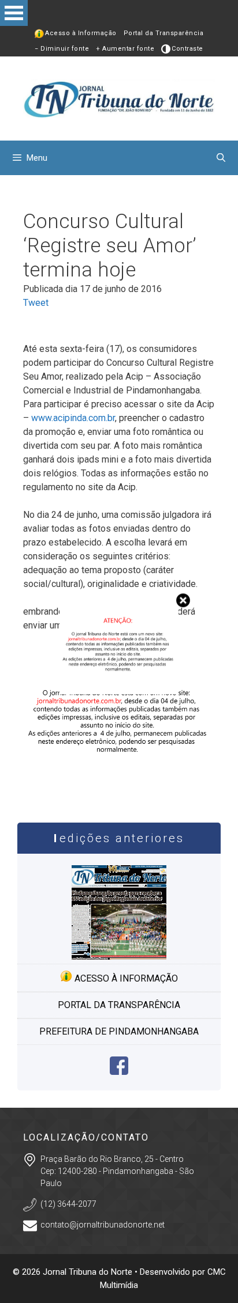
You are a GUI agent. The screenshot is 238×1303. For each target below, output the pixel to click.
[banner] (119, 786)
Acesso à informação (125, 978)
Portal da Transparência (164, 33)
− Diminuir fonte (62, 48)
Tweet (36, 302)
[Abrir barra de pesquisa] (221, 158)
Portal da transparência (119, 1004)
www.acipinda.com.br (73, 417)
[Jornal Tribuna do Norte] (119, 97)
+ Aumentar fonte (125, 48)
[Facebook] (119, 1071)
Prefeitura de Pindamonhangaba (119, 1031)
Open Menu (14, 13)
